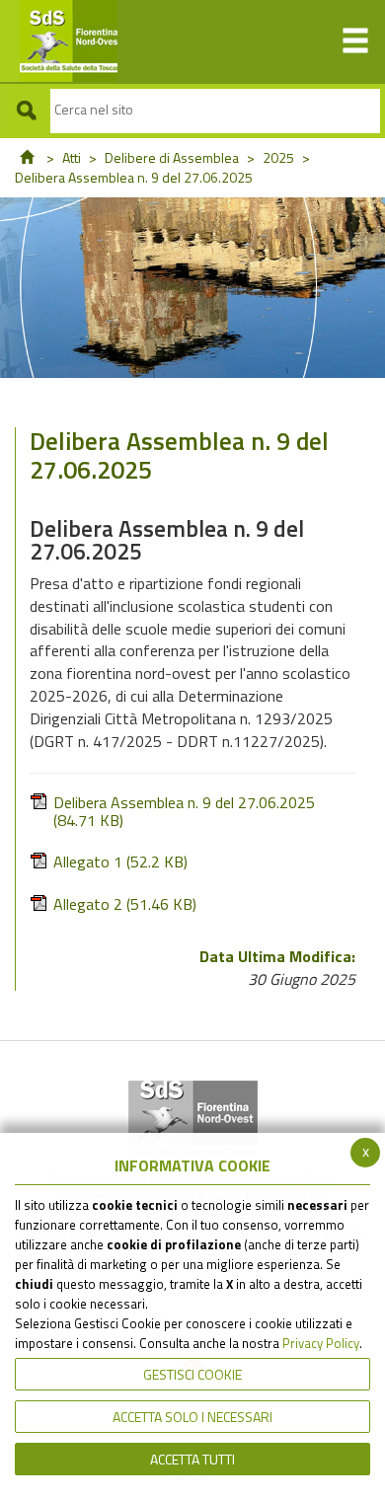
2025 (278, 157)
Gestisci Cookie (192, 1374)
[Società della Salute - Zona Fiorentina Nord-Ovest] (58, 41)
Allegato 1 (120, 862)
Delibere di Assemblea (172, 157)
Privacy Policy (320, 1343)
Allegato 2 (124, 904)
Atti (71, 157)
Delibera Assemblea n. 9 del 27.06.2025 (184, 811)
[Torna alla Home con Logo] (193, 1118)
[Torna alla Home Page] (26, 157)
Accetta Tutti (192, 1459)
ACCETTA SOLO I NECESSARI (192, 1416)
